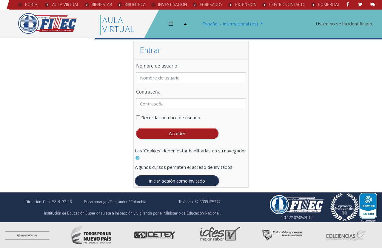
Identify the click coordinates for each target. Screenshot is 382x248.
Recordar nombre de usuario (170, 117)
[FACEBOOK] (348, 4)
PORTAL (32, 4)
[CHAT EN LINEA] (374, 4)
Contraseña (148, 92)
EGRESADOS (211, 4)
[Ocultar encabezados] (186, 24)
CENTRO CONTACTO (287, 4)
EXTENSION (246, 4)
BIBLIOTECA (135, 4)
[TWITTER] (361, 4)
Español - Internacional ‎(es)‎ (230, 24)
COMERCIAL (329, 4)
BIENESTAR (102, 4)
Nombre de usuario (156, 66)
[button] (139, 158)
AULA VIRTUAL (65, 4)
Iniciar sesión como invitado (177, 181)
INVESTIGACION (172, 4)
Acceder (177, 133)
